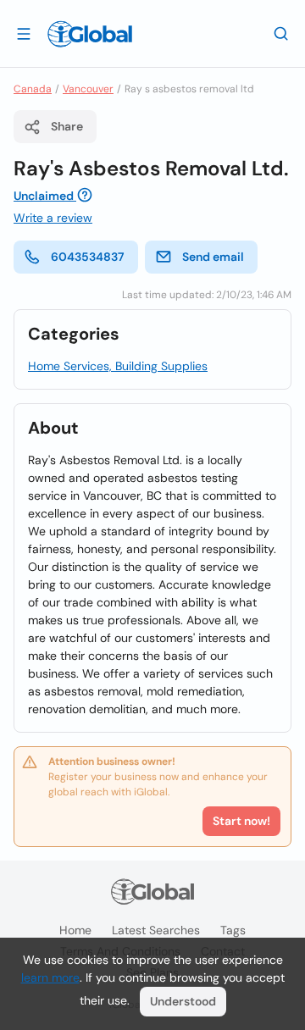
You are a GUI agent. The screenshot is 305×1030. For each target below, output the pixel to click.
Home (75, 930)
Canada (33, 89)
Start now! (241, 820)
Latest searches (156, 930)
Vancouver (88, 89)
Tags (233, 930)
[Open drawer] (24, 33)
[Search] (281, 33)
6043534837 (88, 256)
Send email (213, 256)
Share (67, 126)
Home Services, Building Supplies (118, 366)
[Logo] (89, 34)
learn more (50, 977)
